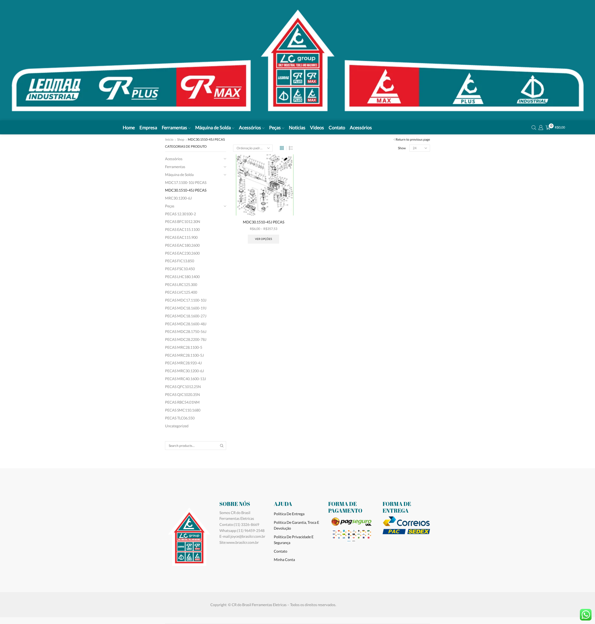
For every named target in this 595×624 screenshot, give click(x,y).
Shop (180, 139)
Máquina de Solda (213, 127)
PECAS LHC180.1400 (182, 276)
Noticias (297, 127)
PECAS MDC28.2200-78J (185, 339)
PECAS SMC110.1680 (182, 410)
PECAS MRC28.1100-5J (184, 355)
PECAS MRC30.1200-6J (184, 370)
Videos (317, 127)
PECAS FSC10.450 (180, 268)
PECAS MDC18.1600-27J (185, 316)
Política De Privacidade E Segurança (294, 539)
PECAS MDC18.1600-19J (185, 308)
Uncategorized (176, 426)
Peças (275, 127)
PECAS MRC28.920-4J (183, 363)
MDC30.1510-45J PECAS (263, 222)
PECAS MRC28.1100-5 (183, 347)
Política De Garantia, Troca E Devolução (296, 525)
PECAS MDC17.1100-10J (185, 300)
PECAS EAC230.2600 (182, 253)
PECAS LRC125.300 (181, 284)
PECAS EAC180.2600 (182, 245)
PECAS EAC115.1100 (182, 229)
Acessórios (250, 127)
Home (129, 127)
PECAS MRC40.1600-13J (185, 378)
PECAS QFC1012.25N (183, 386)
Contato (337, 127)
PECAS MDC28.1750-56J (185, 331)
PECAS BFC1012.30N (182, 221)
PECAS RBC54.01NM (182, 402)
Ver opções (263, 239)
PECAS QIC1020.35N (182, 394)
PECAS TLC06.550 (180, 418)
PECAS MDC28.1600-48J (185, 324)
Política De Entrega (289, 513)
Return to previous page (413, 139)
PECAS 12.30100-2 (180, 214)
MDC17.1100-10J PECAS (185, 182)
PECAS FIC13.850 (179, 261)
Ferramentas (174, 127)
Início (169, 139)
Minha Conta (284, 559)
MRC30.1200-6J (178, 198)
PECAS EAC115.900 (181, 237)
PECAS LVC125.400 (181, 292)
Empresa (148, 127)
